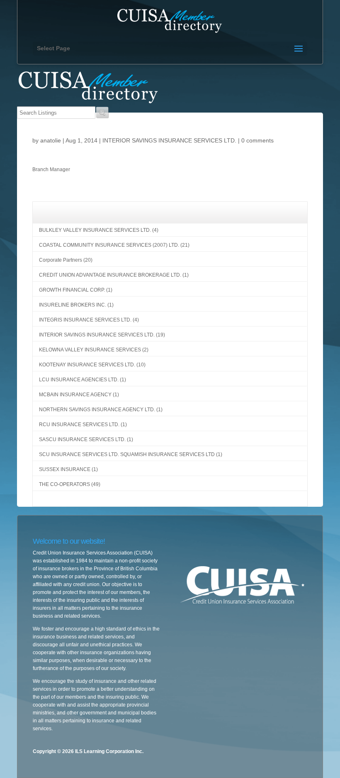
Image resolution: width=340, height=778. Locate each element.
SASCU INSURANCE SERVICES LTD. (82, 439)
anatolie (50, 140)
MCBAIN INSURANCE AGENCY (75, 395)
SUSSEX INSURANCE (64, 469)
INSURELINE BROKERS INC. (72, 305)
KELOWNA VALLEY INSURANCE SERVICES (90, 350)
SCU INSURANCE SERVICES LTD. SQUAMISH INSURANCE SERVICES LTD (127, 454)
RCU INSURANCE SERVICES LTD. (79, 424)
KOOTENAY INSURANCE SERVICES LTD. (87, 365)
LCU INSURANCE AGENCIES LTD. (79, 380)
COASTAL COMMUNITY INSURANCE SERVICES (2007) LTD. (109, 245)
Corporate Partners (60, 260)
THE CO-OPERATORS (64, 484)
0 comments (257, 140)
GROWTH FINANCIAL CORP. (72, 290)
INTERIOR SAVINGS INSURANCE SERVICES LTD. (169, 140)
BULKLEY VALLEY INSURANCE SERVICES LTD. (95, 230)
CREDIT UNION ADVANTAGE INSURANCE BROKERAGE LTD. (110, 275)
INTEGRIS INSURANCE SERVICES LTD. (85, 320)
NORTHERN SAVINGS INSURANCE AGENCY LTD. (97, 409)
